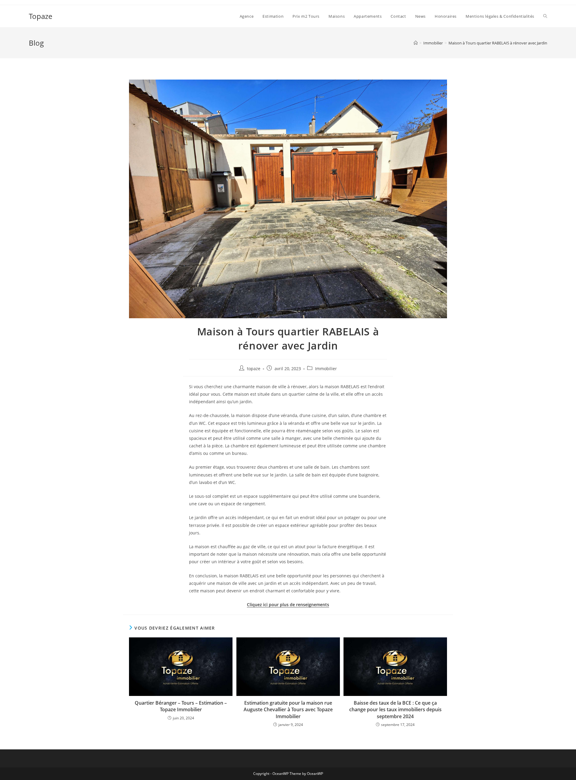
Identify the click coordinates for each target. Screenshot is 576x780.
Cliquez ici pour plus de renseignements (288, 604)
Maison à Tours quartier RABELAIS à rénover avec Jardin (497, 43)
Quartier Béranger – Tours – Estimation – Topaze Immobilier (181, 706)
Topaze (40, 16)
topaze (253, 368)
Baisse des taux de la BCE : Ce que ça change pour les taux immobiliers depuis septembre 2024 (395, 710)
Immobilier (326, 368)
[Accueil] (416, 43)
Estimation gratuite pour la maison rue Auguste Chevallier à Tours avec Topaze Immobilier (288, 710)
